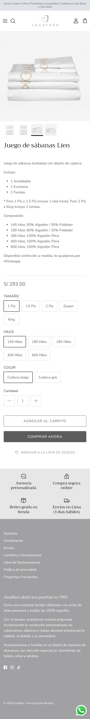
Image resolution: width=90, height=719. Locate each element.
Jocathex (19, 703)
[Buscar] (15, 21)
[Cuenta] (75, 21)
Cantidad (11, 391)
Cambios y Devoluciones (22, 555)
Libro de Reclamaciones (22, 562)
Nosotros (10, 533)
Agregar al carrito (45, 421)
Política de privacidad (20, 569)
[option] (45, 76)
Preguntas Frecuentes (20, 577)
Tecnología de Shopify (39, 703)
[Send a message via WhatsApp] (81, 710)
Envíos (9, 548)
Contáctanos (13, 540)
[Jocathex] (45, 21)
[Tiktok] (19, 667)
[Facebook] (5, 667)
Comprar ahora (45, 436)
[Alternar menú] (5, 21)
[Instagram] (12, 667)
